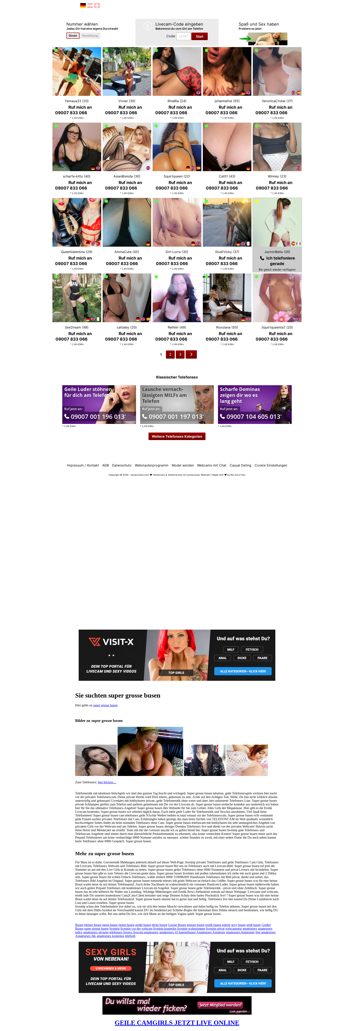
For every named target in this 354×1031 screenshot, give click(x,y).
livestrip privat (215, 928)
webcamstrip (233, 928)
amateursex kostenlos (110, 936)
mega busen (110, 925)
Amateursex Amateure (210, 932)
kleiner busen (92, 925)
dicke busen (159, 925)
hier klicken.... (107, 782)
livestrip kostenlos (164, 928)
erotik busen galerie (217, 925)
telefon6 (130, 936)
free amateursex (265, 932)
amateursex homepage (240, 932)
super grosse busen (105, 705)
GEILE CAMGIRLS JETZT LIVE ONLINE (177, 1022)
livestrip (114, 928)
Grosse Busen (177, 925)
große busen (143, 925)
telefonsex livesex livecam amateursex (134, 932)
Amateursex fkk (85, 936)
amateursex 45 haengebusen (177, 932)
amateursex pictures (96, 932)
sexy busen (238, 925)
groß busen (253, 925)
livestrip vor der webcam (136, 928)
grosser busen (195, 925)
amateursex (250, 928)
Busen (79, 925)
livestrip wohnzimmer (191, 928)
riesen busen (126, 925)
